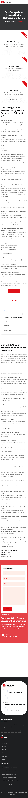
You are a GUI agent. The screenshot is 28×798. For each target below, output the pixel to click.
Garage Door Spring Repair (9, 771)
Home (7, 21)
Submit (7, 609)
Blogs (3, 759)
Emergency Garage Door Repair (10, 780)
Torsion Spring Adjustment (9, 784)
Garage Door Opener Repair (9, 774)
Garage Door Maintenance (9, 777)
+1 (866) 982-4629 (14, 291)
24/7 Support (14, 90)
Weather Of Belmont (6, 554)
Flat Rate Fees (14, 66)
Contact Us (5, 753)
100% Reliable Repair (14, 42)
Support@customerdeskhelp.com (14, 704)
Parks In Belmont (5, 558)
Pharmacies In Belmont (6, 556)
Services (4, 746)
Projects (4, 749)
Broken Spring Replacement (9, 767)
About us (4, 743)
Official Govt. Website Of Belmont (9, 550)
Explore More (13, 51)
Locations (13, 21)
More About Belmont (6, 552)
